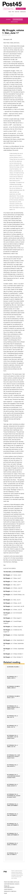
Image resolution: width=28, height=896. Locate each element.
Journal (8, 19)
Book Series (14, 21)
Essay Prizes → (9, 9)
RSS (13, 11)
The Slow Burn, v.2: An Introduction (13, 572)
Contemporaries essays (11, 884)
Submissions (23, 11)
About (10, 11)
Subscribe (17, 11)
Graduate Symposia (10, 891)
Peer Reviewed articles (11, 882)
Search (11, 15)
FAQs (5, 893)
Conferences (8, 889)
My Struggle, (6, 594)
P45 (5, 871)
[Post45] (12, 4)
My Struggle (6, 649)
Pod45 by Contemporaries (9, 886)
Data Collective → (21, 9)
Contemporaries (18, 19)
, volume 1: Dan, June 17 (13, 31)
